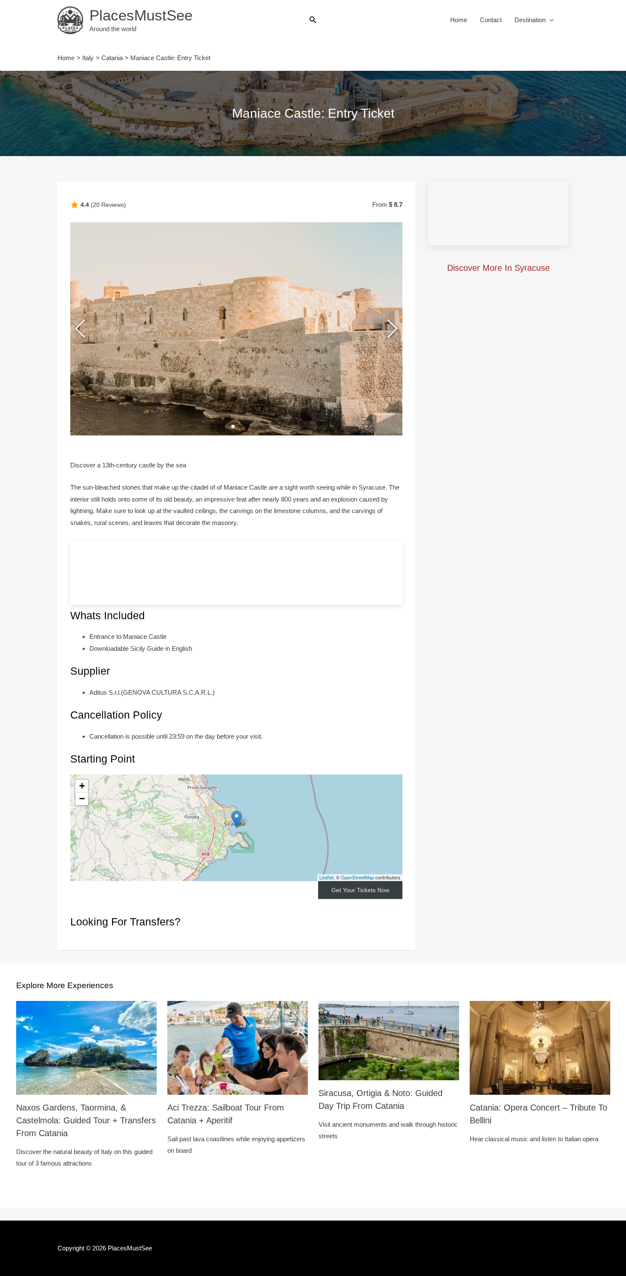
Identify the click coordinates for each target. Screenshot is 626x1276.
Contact (491, 19)
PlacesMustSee (140, 15)
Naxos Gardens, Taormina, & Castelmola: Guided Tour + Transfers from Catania (86, 1120)
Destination (530, 19)
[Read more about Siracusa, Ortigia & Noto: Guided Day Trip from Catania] (389, 1040)
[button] (313, 20)
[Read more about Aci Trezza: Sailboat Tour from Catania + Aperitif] (237, 1047)
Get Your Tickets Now (360, 890)
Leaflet (326, 877)
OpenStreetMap (357, 877)
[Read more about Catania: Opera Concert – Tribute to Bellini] (540, 1047)
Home (458, 19)
